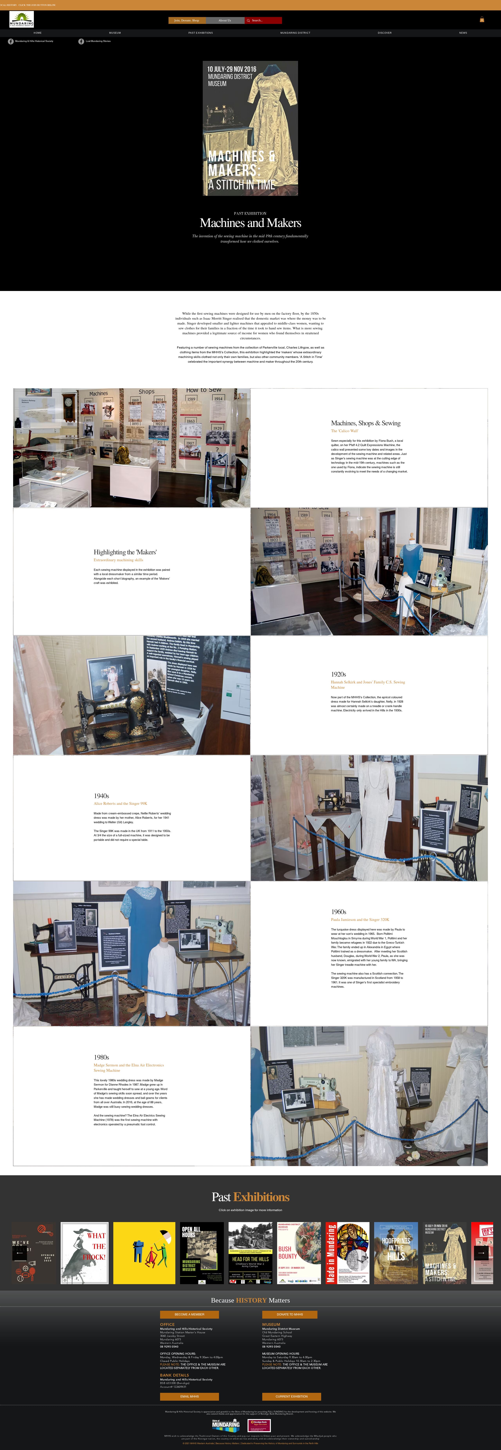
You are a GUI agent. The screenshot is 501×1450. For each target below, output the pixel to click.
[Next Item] (481, 1253)
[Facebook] (11, 41)
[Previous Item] (19, 1253)
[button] (482, 19)
